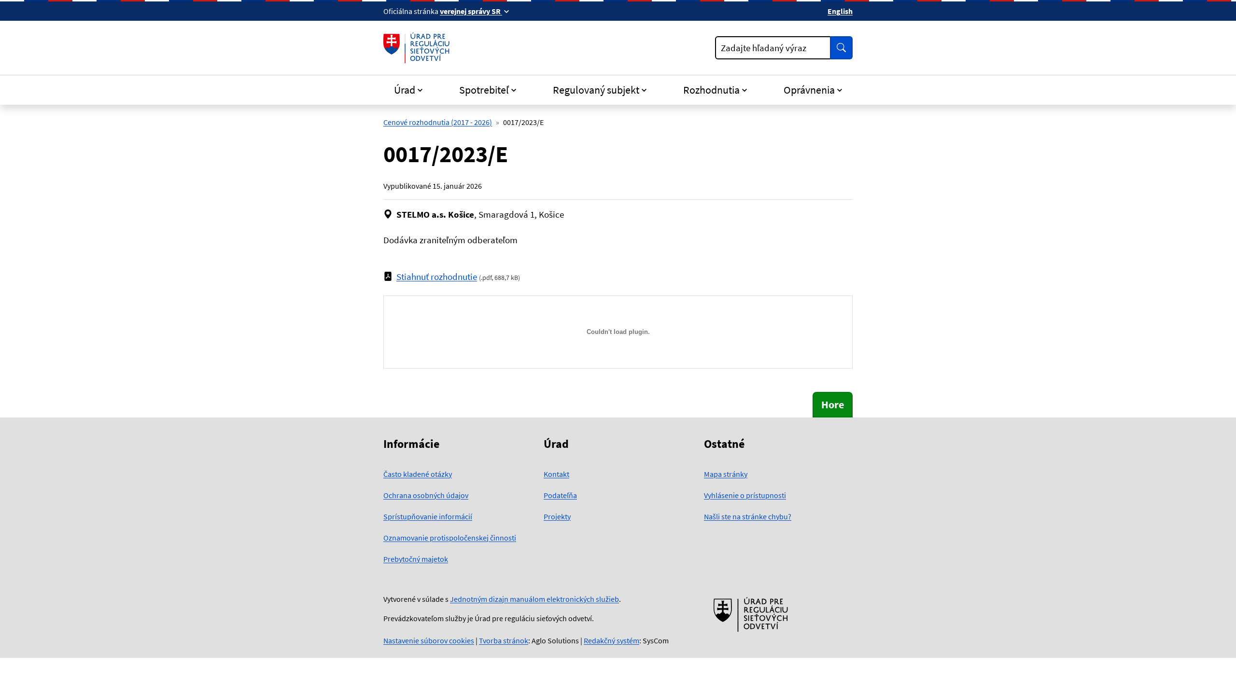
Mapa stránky (725, 474)
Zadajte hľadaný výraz (763, 48)
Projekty (557, 516)
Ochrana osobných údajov (425, 495)
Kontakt (556, 474)
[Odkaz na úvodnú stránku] (418, 47)
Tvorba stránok (503, 640)
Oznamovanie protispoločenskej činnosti (449, 537)
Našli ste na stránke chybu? (747, 516)
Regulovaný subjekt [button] (596, 90)
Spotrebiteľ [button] (484, 90)
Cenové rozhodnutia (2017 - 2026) (437, 122)
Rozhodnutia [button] (711, 90)
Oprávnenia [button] (809, 90)
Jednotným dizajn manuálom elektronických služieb (534, 599)
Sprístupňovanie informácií (427, 516)
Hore (832, 404)
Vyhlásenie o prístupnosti (745, 495)
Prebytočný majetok (415, 559)
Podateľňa (560, 495)
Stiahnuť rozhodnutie (436, 276)
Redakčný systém (611, 640)
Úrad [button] (404, 90)
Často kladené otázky (417, 474)
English (840, 11)
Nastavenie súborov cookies (428, 640)
